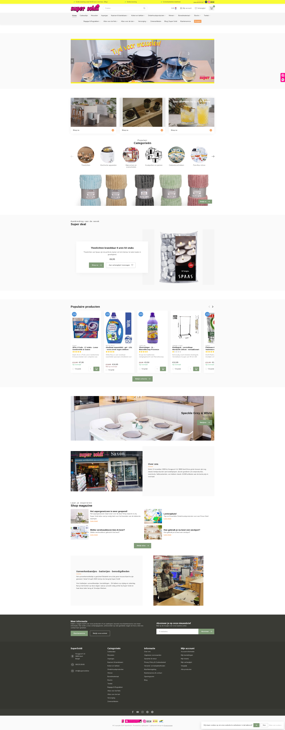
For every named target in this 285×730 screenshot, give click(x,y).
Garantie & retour (150, 659)
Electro (196, 15)
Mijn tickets (185, 659)
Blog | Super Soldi (170, 21)
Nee (264, 725)
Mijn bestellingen (187, 655)
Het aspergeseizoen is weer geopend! (108, 511)
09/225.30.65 (79, 664)
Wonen (171, 15)
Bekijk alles (141, 546)
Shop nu (95, 265)
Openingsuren (149, 676)
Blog (145, 680)
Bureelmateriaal (184, 15)
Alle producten (186, 669)
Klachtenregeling (150, 669)
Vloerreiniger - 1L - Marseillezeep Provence (149, 348)
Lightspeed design (156, 725)
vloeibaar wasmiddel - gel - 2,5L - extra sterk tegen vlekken (119, 348)
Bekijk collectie (141, 379)
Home (74, 15)
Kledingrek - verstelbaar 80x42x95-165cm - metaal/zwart (185, 348)
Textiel (206, 15)
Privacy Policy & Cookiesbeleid (155, 662)
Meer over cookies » (275, 725)
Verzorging (142, 21)
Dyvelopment (168, 725)
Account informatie (187, 652)
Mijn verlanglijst (186, 662)
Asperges (104, 15)
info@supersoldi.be (82, 671)
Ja (256, 725)
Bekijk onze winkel (100, 633)
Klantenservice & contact (153, 673)
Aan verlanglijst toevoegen (119, 265)
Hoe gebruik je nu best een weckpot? (182, 530)
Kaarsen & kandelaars (119, 15)
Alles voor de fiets (109, 21)
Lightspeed (144, 725)
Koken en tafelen (137, 15)
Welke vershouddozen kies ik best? (107, 530)
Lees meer (94, 521)
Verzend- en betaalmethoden (154, 666)
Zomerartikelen (155, 21)
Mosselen (94, 15)
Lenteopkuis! (170, 514)
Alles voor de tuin (127, 21)
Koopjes (198, 21)
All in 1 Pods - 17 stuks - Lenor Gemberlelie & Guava (85, 348)
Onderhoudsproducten (156, 15)
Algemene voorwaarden (152, 655)
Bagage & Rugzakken (91, 21)
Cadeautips (84, 15)
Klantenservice (185, 21)
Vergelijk (78, 369)
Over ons (147, 652)
